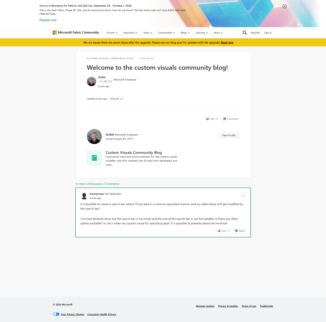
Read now (227, 42)
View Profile (228, 135)
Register (255, 32)
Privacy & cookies (228, 305)
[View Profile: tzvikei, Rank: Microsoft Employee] (91, 81)
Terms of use (249, 305)
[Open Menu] (243, 195)
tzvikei (101, 77)
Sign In (267, 32)
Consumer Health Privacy (101, 314)
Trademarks (266, 305)
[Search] (244, 32)
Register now (48, 19)
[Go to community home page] (76, 33)
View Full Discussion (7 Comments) (99, 184)
